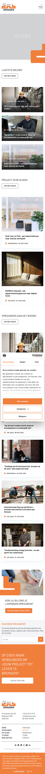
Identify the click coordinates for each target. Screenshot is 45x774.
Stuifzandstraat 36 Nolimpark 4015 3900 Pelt (9, 716)
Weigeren (22, 416)
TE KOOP (5, 735)
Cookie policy (9, 749)
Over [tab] (37, 362)
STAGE (24, 735)
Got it (29, 772)
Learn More (19, 772)
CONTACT (26, 738)
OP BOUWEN (6, 730)
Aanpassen (21, 409)
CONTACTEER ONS (17, 681)
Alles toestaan (22, 401)
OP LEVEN (5, 733)
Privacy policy (20, 749)
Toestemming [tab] (8, 362)
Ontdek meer (10, 76)
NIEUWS (25, 730)
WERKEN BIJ (27, 733)
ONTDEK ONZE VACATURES (18, 611)
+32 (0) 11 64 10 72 (28, 713)
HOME (4, 728)
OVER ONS (26, 728)
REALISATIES (7, 738)
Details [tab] (22, 362)
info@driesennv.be (29, 716)
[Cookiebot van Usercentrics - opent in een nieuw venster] (32, 355)
